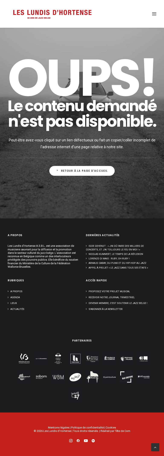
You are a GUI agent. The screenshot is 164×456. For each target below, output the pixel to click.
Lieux (13, 303)
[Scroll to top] (155, 447)
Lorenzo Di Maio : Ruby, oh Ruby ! (109, 258)
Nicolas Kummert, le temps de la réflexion (116, 254)
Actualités (17, 309)
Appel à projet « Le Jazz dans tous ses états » (118, 267)
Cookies (111, 427)
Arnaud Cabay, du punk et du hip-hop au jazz (117, 263)
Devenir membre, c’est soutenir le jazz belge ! (118, 303)
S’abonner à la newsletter (106, 309)
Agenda (15, 297)
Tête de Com (122, 431)
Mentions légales (58, 427)
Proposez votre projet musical (109, 291)
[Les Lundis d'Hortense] (52, 13)
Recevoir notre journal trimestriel (112, 297)
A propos (16, 291)
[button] (154, 14)
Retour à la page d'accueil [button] (84, 171)
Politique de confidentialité (87, 427)
